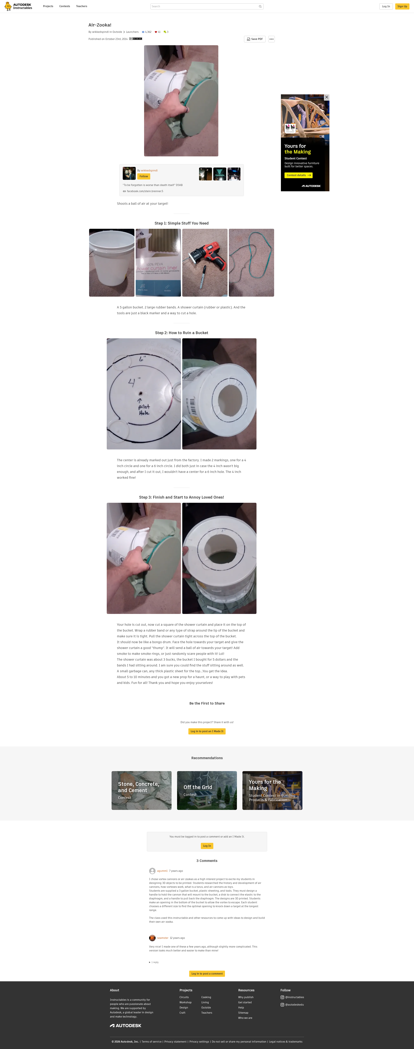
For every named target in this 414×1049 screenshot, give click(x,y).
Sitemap (243, 1013)
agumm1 (162, 871)
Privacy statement (175, 1042)
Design (184, 1007)
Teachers (81, 6)
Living (205, 1002)
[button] (271, 39)
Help (241, 1007)
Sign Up (402, 6)
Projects (48, 6)
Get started (245, 1002)
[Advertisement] (305, 142)
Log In (386, 6)
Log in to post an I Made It (207, 731)
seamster (162, 938)
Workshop (186, 1002)
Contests (64, 6)
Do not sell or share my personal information (239, 1042)
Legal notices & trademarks (285, 1042)
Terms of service (152, 1042)
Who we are (245, 1018)
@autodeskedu (294, 1005)
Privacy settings (199, 1042)
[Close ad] (326, 97)
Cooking (206, 997)
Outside (117, 32)
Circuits (184, 997)
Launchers (132, 32)
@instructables (294, 997)
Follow (144, 176)
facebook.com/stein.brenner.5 (145, 191)
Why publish (246, 997)
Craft (182, 1013)
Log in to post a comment (207, 973)
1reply (155, 962)
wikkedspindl (100, 32)
